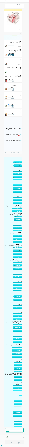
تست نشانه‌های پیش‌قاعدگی (20, 430)
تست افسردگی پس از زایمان (10, 430)
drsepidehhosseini (19, 72)
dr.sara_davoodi (19, 90)
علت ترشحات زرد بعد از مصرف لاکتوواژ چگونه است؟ (18, 7)
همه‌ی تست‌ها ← (7, 431)
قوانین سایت (16, 437)
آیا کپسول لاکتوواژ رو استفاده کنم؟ (20, 4)
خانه (23, 433)
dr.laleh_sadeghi (19, 98)
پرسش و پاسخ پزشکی (21, 433)
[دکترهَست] (22, 0)
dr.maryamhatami (19, 115)
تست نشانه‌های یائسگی (15, 430)
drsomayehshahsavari (19, 46)
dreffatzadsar (20, 64)
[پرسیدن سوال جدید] (1, 445)
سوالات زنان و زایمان (17, 433)
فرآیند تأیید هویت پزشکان (9, 153)
